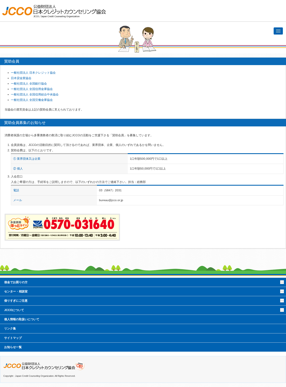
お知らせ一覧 (13, 347)
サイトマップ (13, 337)
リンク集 (10, 328)
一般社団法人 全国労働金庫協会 (32, 100)
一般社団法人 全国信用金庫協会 (32, 89)
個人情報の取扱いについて (21, 319)
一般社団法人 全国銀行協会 (29, 83)
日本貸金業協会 (21, 78)
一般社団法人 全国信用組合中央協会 (35, 94)
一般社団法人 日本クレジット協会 (33, 72)
